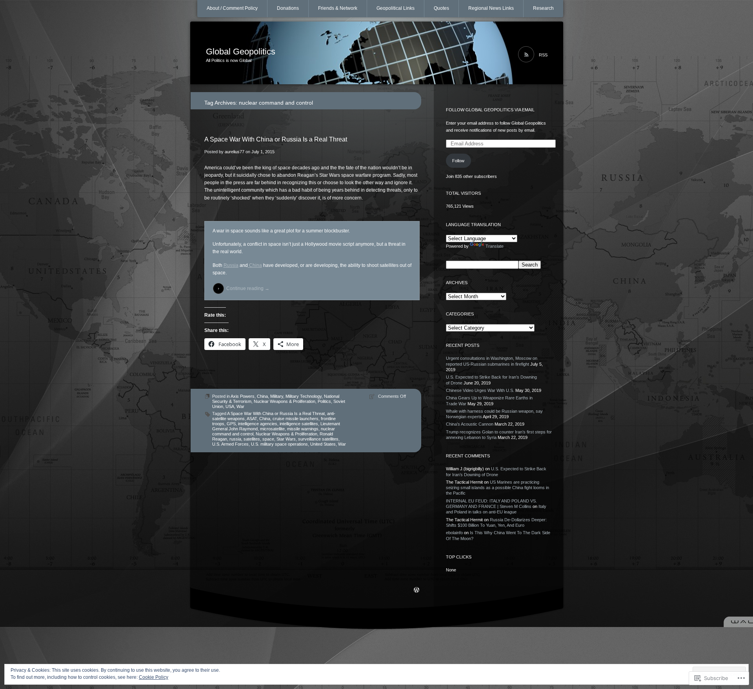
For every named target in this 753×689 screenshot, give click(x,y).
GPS (231, 423)
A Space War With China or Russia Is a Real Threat (275, 139)
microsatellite (272, 428)
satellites (252, 439)
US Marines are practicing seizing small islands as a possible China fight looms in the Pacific (497, 488)
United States (323, 444)
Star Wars (286, 439)
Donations (288, 8)
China (255, 265)
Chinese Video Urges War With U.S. (480, 390)
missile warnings (302, 428)
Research (543, 8)
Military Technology (304, 396)
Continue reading (247, 288)
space (268, 439)
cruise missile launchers (295, 418)
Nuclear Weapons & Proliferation (284, 401)
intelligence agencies (257, 423)
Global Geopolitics (240, 51)
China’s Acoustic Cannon (469, 424)
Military (276, 396)
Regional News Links (491, 8)
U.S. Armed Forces (230, 444)
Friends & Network (337, 8)
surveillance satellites (318, 439)
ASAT (252, 418)
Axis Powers (243, 396)
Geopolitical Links (395, 8)
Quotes (441, 8)
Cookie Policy (153, 677)
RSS (543, 55)
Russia (231, 265)
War (240, 406)
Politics (324, 401)
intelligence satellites (299, 423)
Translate (495, 246)
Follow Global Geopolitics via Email (490, 109)
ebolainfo (454, 532)
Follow (458, 160)
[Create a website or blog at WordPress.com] (416, 590)
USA (230, 406)
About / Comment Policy (232, 8)
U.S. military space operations (279, 444)
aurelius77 (234, 151)
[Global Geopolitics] (376, 53)
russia (235, 439)
